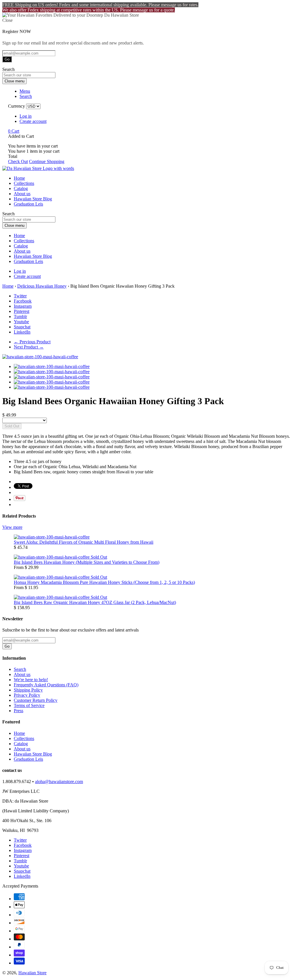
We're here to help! (31, 679)
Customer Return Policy (35, 700)
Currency (16, 106)
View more (12, 527)
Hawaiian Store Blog (33, 198)
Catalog (21, 188)
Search (20, 669)
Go (7, 59)
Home (19, 178)
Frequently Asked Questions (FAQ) (46, 684)
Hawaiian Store (32, 972)
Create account (33, 121)
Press (18, 710)
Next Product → (29, 346)
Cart (13, 131)
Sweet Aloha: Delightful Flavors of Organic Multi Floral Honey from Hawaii (83, 542)
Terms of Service (29, 705)
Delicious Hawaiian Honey (42, 286)
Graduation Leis (28, 204)
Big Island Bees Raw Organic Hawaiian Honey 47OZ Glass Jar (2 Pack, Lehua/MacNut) (95, 602)
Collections (24, 183)
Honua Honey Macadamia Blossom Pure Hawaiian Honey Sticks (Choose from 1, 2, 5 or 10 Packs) (104, 582)
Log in (26, 116)
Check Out (18, 161)
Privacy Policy (27, 695)
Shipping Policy (28, 689)
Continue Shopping (46, 161)
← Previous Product (32, 341)
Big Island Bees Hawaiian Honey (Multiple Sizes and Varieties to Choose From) (86, 562)
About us (22, 193)
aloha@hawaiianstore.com (59, 781)
